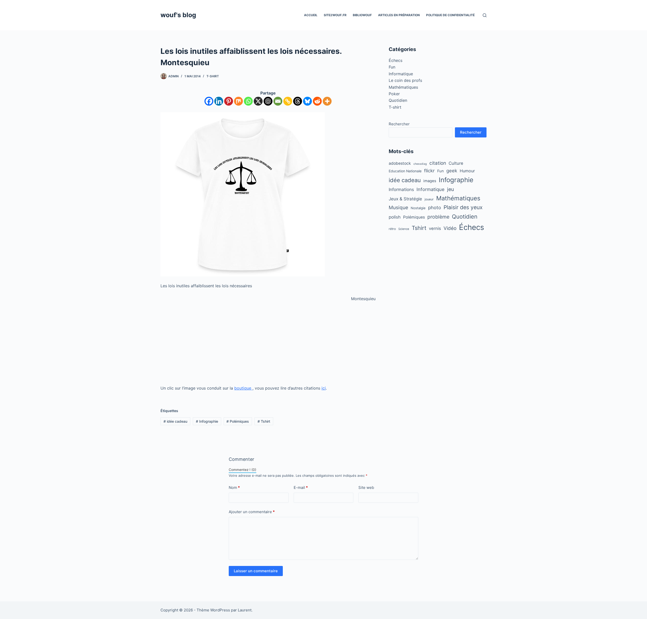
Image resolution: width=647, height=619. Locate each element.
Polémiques (237, 421)
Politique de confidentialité (450, 15)
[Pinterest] (228, 101)
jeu (450, 189)
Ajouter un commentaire (252, 511)
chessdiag (420, 163)
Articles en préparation (399, 15)
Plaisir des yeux (463, 207)
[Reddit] (317, 101)
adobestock (400, 163)
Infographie (207, 421)
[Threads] (297, 101)
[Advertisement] (268, 343)
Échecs (395, 60)
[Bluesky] (307, 101)
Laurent (244, 610)
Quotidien (398, 100)
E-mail (301, 487)
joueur (429, 199)
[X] (258, 101)
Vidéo (450, 228)
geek (451, 170)
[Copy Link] (287, 101)
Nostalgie (418, 208)
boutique (243, 388)
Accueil (310, 15)
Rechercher (399, 124)
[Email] (277, 101)
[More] (327, 101)
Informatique (401, 73)
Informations (401, 189)
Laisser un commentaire (256, 570)
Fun (392, 66)
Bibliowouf (362, 15)
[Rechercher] (485, 15)
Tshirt (264, 421)
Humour (467, 170)
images (429, 181)
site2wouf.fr (335, 15)
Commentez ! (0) (242, 470)
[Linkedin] (218, 101)
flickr (429, 170)
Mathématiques (403, 87)
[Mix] (238, 101)
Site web (366, 487)
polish (395, 217)
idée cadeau (175, 421)
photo (434, 207)
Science (403, 229)
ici (323, 388)
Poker (394, 93)
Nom (234, 487)
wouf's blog (178, 15)
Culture (456, 163)
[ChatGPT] (268, 101)
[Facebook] (208, 101)
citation (437, 163)
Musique (398, 207)
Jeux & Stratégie (405, 198)
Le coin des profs (405, 80)
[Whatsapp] (248, 101)
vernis (435, 228)
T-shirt (212, 76)
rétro (392, 229)
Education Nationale (405, 171)
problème (438, 217)
